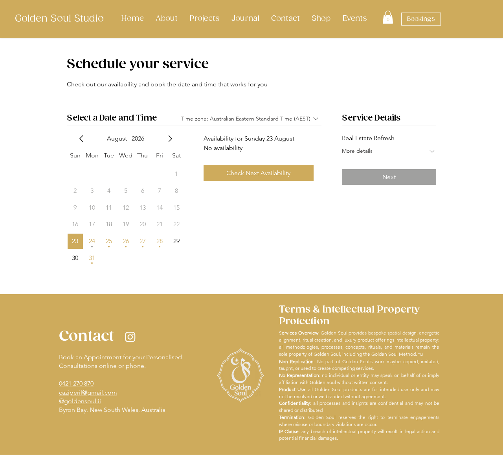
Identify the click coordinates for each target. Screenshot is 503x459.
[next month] (170, 138)
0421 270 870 (76, 383)
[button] (387, 17)
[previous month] (81, 138)
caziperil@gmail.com (88, 392)
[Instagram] (130, 337)
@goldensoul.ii (80, 401)
